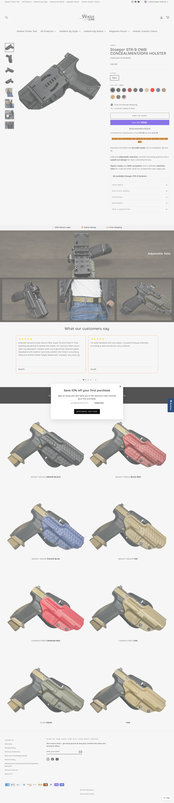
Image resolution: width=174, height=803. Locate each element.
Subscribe (99, 403)
